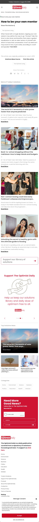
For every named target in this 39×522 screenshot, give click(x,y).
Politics (4, 389)
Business (29, 385)
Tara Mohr (13, 47)
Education (12, 389)
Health (20, 389)
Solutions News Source (12, 59)
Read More (4, 122)
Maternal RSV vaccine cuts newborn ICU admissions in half (28, 370)
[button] (36, 499)
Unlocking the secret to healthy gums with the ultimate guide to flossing (18, 240)
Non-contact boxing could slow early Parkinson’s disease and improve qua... (17, 198)
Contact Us (4, 486)
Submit (33, 425)
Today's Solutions (6, 476)
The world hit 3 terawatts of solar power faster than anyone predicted (17, 110)
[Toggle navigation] (2, 7)
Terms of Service (6, 491)
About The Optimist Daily (8, 484)
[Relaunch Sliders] (21, 318)
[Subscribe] (17, 318)
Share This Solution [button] (7, 25)
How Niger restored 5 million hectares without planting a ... (9, 369)
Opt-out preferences (18, 519)
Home (2, 12)
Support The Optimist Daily (8, 479)
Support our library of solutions (14, 260)
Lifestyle (27, 389)
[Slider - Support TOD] (20, 318)
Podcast (3, 481)
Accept (19, 516)
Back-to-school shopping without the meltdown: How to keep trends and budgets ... (19, 154)
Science (21, 385)
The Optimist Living (10, 12)
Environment (12, 385)
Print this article (28, 59)
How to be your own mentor (22, 12)
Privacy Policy (5, 489)
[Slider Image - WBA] (18, 318)
